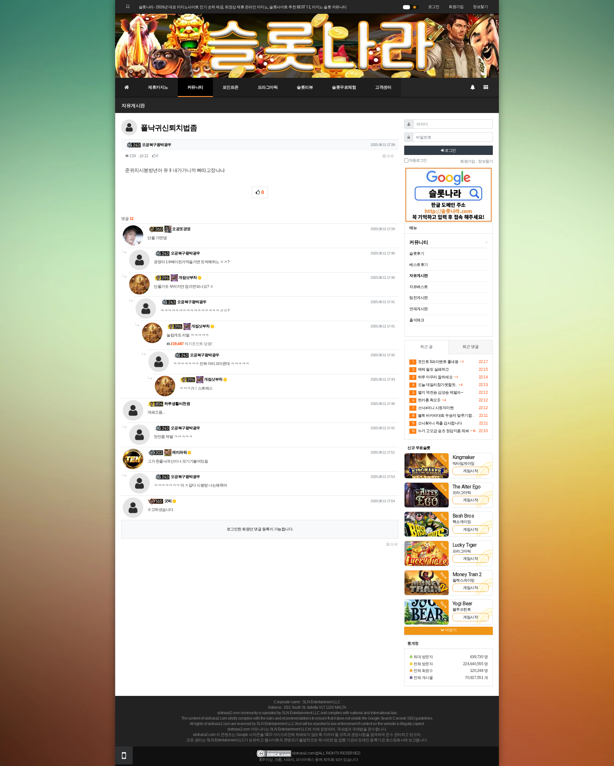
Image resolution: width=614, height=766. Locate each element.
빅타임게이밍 (464, 463)
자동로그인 (417, 160)
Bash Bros (463, 516)
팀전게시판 (418, 297)
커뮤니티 (195, 87)
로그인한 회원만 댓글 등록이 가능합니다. (260, 529)
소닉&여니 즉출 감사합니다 (437, 423)
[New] (427, 465)
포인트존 (231, 87)
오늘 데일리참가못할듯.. (434, 385)
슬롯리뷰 (305, 87)
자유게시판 (133, 105)
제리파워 (179, 452)
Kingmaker (464, 457)
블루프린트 (462, 609)
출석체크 (416, 320)
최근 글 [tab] (426, 346)
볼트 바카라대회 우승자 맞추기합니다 (444, 415)
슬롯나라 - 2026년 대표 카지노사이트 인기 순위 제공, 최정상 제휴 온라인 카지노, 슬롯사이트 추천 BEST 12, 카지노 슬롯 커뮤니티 (243, 7)
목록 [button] (390, 156)
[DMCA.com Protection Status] (273, 753)
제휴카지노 (158, 87)
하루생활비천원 (177, 403)
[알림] (472, 87)
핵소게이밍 (462, 522)
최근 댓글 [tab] (470, 346)
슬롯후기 (416, 253)
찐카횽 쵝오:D (426, 400)
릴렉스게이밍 (464, 580)
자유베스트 (418, 287)
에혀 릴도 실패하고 (430, 369)
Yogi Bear (462, 604)
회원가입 (456, 7)
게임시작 (470, 471)
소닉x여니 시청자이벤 (432, 408)
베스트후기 (418, 264)
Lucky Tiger (465, 545)
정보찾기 (480, 7)
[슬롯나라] (307, 45)
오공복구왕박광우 (156, 144)
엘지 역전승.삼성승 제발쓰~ (437, 392)
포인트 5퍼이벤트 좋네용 (435, 361)
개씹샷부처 (187, 277)
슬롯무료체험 (344, 87)
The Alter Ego (467, 487)
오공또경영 (181, 229)
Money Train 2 (467, 574)
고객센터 (383, 87)
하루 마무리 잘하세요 (432, 377)
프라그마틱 (268, 87)
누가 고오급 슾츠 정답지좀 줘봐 (440, 431)
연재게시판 (418, 309)
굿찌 (168, 501)
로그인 (433, 7)
